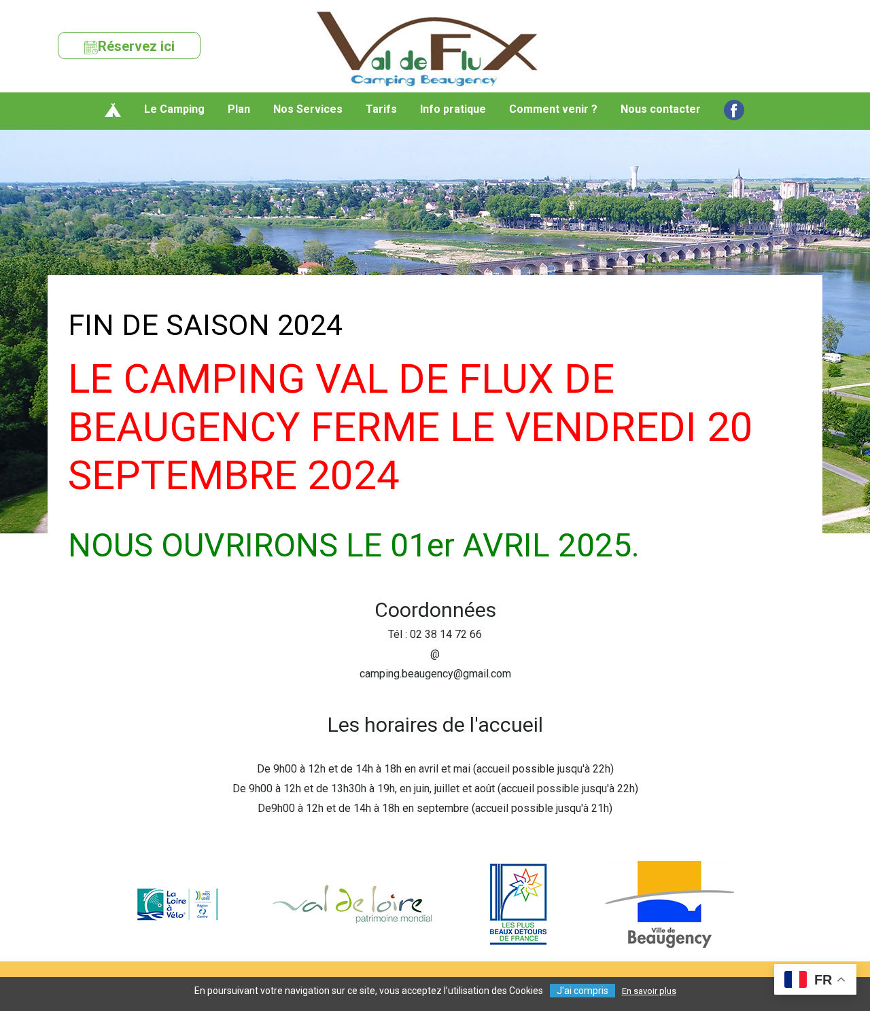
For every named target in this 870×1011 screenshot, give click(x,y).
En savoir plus (649, 991)
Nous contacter (661, 109)
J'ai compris (582, 990)
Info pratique (453, 109)
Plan (239, 109)
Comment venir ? (553, 109)
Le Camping (174, 109)
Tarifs (381, 109)
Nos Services (308, 109)
